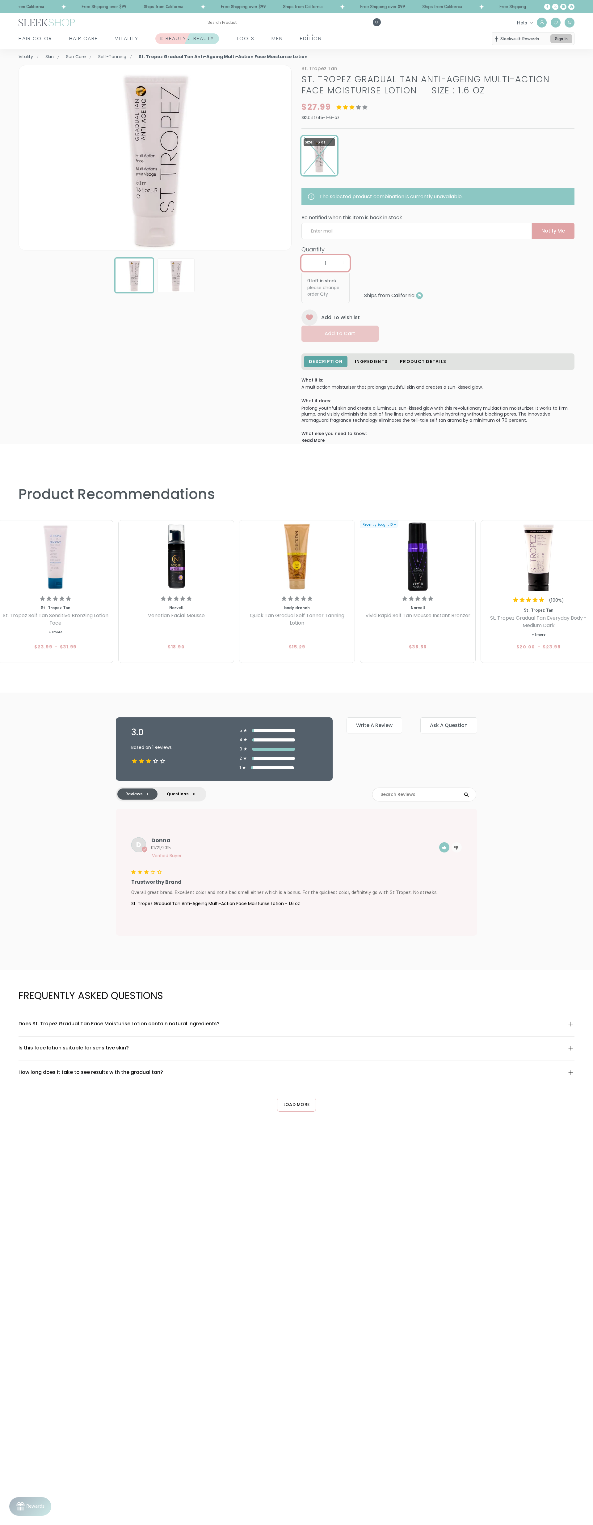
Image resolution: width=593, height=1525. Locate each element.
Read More (313, 440)
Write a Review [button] (374, 725)
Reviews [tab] (133, 794)
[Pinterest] (571, 7)
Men (277, 38)
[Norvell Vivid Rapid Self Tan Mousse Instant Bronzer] (417, 556)
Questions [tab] (177, 794)
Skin (49, 56)
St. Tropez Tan (319, 68)
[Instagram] (563, 7)
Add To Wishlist (340, 317)
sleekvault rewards (519, 38)
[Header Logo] (47, 22)
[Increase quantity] (343, 263)
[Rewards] (30, 1506)
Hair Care (83, 38)
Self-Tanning (112, 56)
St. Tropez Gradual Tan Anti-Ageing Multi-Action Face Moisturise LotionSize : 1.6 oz (425, 84)
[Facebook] (547, 7)
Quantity (313, 249)
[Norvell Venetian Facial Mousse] (176, 556)
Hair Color (35, 38)
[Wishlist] (556, 23)
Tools (245, 38)
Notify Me (553, 230)
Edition (311, 38)
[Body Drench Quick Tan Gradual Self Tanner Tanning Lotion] (297, 556)
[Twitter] (555, 7)
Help (522, 22)
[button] (444, 847)
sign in (561, 38)
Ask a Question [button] (449, 725)
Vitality (126, 38)
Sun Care (76, 56)
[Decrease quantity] (307, 263)
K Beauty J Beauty (187, 38)
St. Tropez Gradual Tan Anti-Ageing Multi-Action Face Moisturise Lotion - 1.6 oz (215, 903)
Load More (297, 1104)
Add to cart (340, 333)
